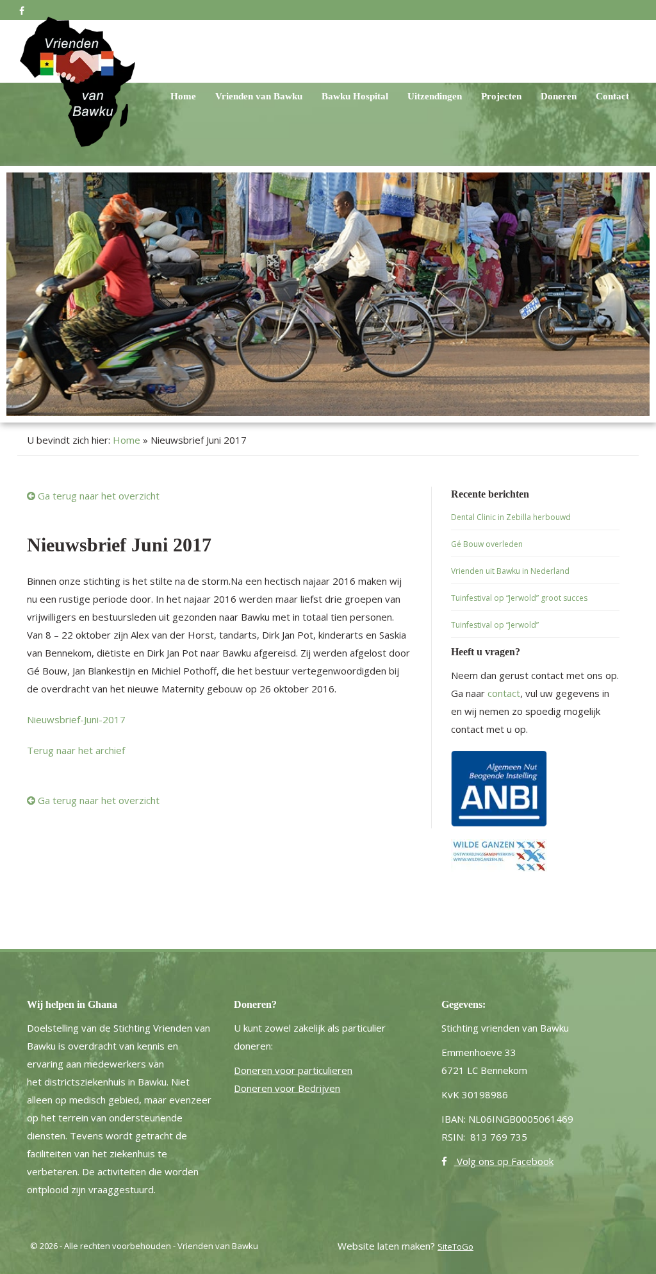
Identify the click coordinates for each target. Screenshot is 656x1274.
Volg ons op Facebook (504, 1161)
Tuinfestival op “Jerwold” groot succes (519, 597)
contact (504, 693)
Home (147, 96)
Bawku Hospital (332, 96)
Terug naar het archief (76, 750)
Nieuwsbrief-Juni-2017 (76, 719)
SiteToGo (455, 1246)
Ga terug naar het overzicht (97, 495)
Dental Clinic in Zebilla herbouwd (511, 517)
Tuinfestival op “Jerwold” (495, 624)
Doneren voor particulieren (293, 1070)
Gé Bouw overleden (487, 544)
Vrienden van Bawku (228, 96)
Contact (611, 96)
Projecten (491, 96)
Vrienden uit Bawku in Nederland (510, 571)
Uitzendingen (419, 96)
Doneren (552, 96)
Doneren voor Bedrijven (287, 1088)
